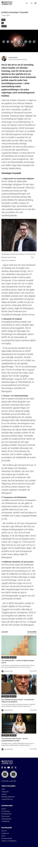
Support (3, 809)
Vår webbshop (5, 811)
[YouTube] (9, 767)
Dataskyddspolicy (6, 819)
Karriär (3, 836)
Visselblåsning (5, 821)
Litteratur (4, 794)
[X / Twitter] (16, 767)
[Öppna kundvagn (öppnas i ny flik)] (26, 3)
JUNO (3, 789)
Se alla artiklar (32, 632)
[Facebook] (2, 767)
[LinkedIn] (5, 767)
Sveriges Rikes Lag (6, 799)
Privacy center (5, 816)
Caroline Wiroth (12, 57)
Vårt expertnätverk (6, 838)
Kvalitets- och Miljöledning (8, 841)
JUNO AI (4, 26)
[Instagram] (12, 767)
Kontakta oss (5, 833)
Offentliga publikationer (8, 797)
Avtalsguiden (5, 792)
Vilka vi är (4, 831)
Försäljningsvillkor (6, 814)
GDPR (3, 19)
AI (2, 23)
